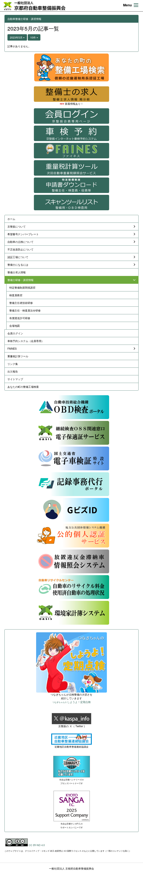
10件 (33, 37)
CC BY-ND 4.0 (37, 845)
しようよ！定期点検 (71, 702)
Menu (127, 5)
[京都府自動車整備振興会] (34, 6)
